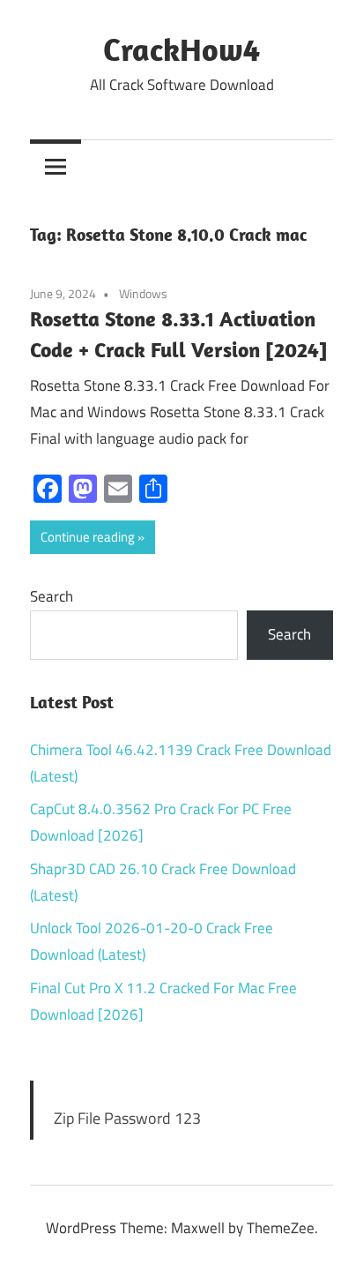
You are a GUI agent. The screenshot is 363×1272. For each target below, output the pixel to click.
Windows (143, 293)
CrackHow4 (181, 49)
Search (51, 596)
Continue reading (88, 537)
